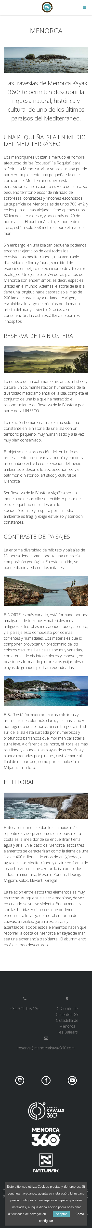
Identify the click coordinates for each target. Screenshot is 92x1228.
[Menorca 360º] (46, 1137)
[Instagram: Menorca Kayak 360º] (20, 1080)
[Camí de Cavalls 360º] (46, 1111)
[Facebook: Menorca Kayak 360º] (46, 1080)
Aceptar (61, 1214)
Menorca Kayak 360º (46, 7)
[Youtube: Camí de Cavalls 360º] (72, 1080)
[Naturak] (46, 1163)
